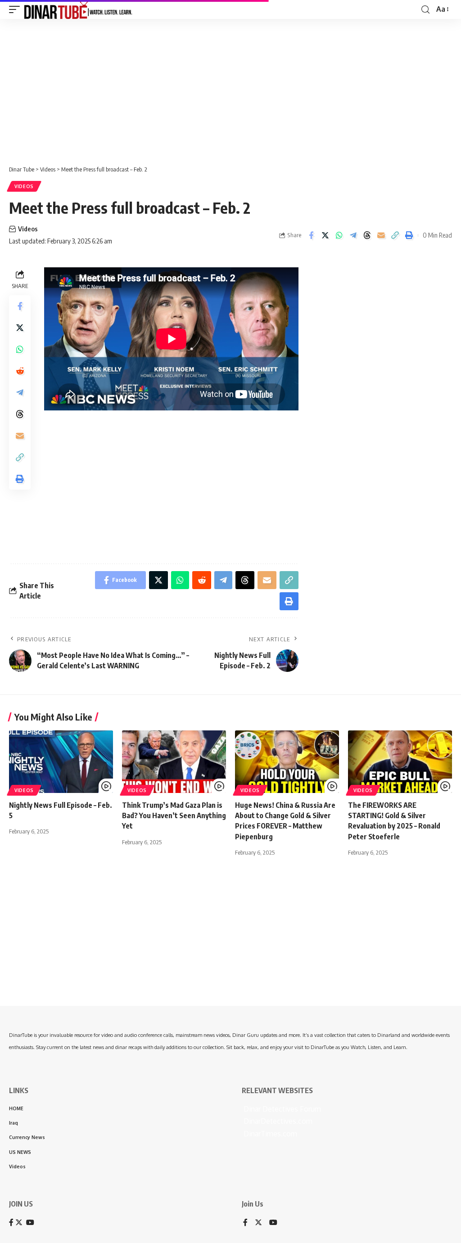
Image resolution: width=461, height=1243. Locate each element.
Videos (24, 186)
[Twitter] (258, 1222)
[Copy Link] (395, 235)
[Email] (381, 235)
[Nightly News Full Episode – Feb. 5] (61, 761)
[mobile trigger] (16, 9)
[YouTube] (273, 1222)
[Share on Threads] (367, 235)
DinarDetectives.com (277, 1121)
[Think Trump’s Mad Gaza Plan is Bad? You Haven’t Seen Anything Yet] (174, 761)
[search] (425, 10)
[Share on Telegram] (353, 235)
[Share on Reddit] (20, 371)
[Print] (408, 235)
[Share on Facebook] (311, 235)
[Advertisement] (230, 89)
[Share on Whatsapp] (339, 235)
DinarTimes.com (269, 1133)
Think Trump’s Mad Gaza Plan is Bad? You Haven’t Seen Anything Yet (174, 815)
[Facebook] (245, 1222)
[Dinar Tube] (78, 9)
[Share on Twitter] (325, 235)
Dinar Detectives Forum (281, 1108)
